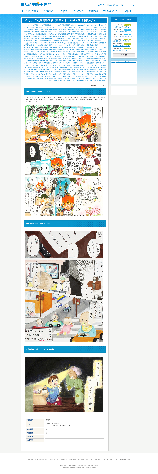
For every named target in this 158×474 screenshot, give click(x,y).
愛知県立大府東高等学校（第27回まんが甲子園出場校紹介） (68, 51)
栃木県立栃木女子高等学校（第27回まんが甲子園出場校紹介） (65, 60)
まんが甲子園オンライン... (121, 50)
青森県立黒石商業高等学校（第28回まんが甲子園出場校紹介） (63, 29)
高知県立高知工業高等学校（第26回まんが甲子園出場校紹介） (46, 78)
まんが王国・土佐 (38, 4)
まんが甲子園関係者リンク (47, 25)
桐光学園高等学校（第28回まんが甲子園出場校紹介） (84, 31)
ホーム (27, 25)
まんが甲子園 (78, 11)
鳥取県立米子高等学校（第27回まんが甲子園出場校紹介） (48, 49)
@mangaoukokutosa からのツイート (123, 62)
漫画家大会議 (93, 11)
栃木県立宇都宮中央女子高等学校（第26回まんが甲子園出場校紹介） (79, 67)
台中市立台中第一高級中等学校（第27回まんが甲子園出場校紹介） (60, 43)
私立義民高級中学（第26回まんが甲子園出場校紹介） (43, 67)
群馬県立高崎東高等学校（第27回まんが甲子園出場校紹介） (67, 58)
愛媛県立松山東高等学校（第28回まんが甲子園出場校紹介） (60, 36)
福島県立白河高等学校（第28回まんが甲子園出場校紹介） (83, 38)
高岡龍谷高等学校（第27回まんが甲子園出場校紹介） (48, 56)
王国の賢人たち (48, 11)
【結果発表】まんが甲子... (121, 46)
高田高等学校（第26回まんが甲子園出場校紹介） (66, 71)
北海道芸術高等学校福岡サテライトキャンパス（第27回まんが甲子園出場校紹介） (62, 45)
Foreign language (129, 5)
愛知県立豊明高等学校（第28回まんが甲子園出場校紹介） (48, 38)
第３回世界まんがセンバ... (124, 27)
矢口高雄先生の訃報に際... (121, 41)
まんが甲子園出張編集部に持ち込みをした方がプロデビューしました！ (76, 25)
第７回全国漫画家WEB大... (124, 36)
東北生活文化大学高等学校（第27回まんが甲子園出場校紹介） (54, 65)
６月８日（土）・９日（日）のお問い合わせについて (66, 27)
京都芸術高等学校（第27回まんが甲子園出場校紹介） (82, 49)
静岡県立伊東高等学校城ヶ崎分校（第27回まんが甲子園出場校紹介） (59, 54)
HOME (102, 5)
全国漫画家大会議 (83, 459)
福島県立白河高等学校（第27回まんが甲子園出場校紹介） (55, 63)
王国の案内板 (113, 5)
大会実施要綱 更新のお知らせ (34, 29)
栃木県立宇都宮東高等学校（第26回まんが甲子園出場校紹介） (54, 74)
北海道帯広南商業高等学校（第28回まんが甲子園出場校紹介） (71, 40)
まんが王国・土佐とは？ (31, 11)
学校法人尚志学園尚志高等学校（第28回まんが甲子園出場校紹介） (68, 34)
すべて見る (123, 55)
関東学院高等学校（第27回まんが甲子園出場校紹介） (80, 56)
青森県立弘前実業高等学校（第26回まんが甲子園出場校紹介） (54, 76)
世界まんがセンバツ (110, 11)
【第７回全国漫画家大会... (124, 31)
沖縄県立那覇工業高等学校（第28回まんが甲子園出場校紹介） (50, 31)
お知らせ (128, 11)
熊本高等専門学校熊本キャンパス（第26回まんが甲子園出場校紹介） (77, 69)
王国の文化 (63, 11)
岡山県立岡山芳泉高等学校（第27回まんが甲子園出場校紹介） (60, 47)
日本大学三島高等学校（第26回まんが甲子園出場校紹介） (81, 78)
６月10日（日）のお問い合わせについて (94, 27)
